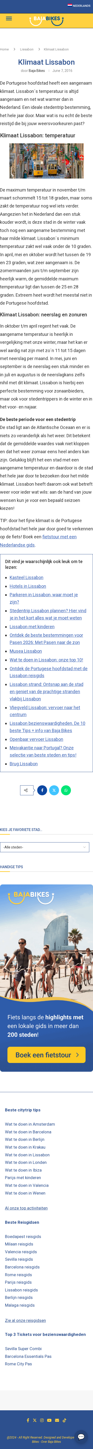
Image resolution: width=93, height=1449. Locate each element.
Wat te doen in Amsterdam (30, 1124)
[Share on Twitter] (54, 790)
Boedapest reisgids (23, 1236)
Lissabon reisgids (21, 1289)
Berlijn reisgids (19, 1297)
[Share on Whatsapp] (66, 790)
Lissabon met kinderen (32, 626)
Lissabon (26, 49)
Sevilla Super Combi (23, 1348)
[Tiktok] (64, 1420)
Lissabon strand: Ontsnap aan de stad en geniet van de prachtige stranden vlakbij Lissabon (46, 691)
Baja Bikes (37, 71)
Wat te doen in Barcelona (28, 1131)
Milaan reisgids (19, 1244)
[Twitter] (35, 1420)
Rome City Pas (18, 1363)
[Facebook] (28, 1420)
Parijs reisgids (18, 1282)
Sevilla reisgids (19, 1259)
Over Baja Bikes (51, 1442)
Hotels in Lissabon (28, 586)
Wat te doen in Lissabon (27, 1154)
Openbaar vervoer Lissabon (36, 739)
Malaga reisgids (20, 1305)
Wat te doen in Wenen (25, 1193)
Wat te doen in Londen (26, 1162)
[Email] (57, 1420)
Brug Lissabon (24, 763)
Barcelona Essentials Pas (28, 1356)
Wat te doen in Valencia (27, 1185)
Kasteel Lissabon (26, 577)
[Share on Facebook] (42, 790)
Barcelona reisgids (22, 1266)
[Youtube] (49, 1420)
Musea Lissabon (26, 651)
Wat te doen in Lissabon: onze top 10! (46, 659)
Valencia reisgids (21, 1251)
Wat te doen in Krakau (25, 1147)
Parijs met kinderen (23, 1177)
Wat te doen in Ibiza (23, 1170)
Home (4, 49)
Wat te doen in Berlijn (24, 1139)
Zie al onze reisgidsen (25, 1320)
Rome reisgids (18, 1274)
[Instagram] (42, 1420)
